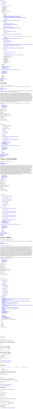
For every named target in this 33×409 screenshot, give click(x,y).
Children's (25, 17)
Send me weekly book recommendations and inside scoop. (7, 372)
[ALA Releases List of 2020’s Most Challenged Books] (9, 212)
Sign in (1, 371)
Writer (3, 369)
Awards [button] (3, 28)
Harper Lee (4, 200)
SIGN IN (9, 56)
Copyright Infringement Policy (6, 311)
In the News (28, 300)
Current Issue (5, 38)
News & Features (4, 8)
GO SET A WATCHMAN (5, 204)
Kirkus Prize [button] (3, 301)
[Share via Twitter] (4, 72)
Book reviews (4, 6)
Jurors (15, 31)
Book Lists (6, 300)
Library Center (5, 46)
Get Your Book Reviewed (15, 44)
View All (5, 15)
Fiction (3, 298)
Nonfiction (11, 16)
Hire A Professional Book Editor (8, 44)
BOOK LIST (4, 69)
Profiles (4, 27)
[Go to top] (2, 325)
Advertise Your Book (8, 45)
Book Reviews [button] (4, 12)
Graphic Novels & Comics (14, 17)
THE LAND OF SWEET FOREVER (7, 198)
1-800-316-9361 (5, 389)
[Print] (3, 178)
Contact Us (3, 315)
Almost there (2, 356)
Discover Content (6, 54)
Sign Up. (8, 404)
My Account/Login (16, 307)
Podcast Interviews (4, 9)
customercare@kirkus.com (12, 389)
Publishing (8, 41)
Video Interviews (6, 60)
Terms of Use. (13, 371)
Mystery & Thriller (12, 24)
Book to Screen (20, 300)
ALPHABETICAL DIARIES (6, 128)
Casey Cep (10, 200)
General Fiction (5, 23)
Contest (7, 308)
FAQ (9, 308)
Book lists (7, 20)
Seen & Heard (12, 27)
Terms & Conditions (4, 316)
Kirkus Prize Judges (15, 302)
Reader (3, 368)
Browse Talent (10, 54)
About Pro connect (14, 54)
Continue (9, 348)
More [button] (2, 48)
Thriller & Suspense (6, 298)
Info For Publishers (15, 308)
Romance (16, 24)
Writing (4, 41)
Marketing (11, 41)
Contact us (3, 309)
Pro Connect (3, 10)
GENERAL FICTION (3, 189)
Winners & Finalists (6, 31)
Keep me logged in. (2, 373)
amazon (1, 79)
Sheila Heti (2, 85)
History (19, 16)
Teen (10, 23)
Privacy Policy (4, 310)
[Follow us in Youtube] (2, 324)
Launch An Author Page (20, 54)
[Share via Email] (4, 73)
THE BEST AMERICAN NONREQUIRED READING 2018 (10, 139)
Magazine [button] (3, 34)
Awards (10, 27)
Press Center (11, 308)
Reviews (3, 230)
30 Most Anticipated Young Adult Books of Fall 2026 (13, 69)
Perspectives (7, 27)
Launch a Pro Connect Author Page (26, 305)
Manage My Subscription (11, 303)
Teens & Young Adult (21, 17)
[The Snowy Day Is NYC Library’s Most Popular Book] (9, 208)
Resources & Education (7, 40)
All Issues (11, 38)
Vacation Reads (18, 20)
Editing (6, 41)
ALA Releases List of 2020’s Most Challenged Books (9, 215)
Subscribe (19, 38)
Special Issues (8, 38)
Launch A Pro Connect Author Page (15, 45)
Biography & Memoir (15, 16)
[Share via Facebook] (5, 71)
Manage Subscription (15, 38)
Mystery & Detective (11, 298)
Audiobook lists (11, 20)
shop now (1, 88)
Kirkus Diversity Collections (5, 307)
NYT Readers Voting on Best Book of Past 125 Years (9, 219)
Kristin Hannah (3, 239)
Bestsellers (5, 20)
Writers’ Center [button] (4, 304)
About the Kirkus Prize (11, 31)
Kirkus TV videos (24, 300)
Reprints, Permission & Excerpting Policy (5, 312)
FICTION (3, 76)
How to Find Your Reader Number (10, 398)
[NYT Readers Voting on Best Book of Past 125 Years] (9, 216)
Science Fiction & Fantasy (7, 16)
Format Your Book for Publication (22, 44)
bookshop (3, 155)
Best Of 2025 (14, 20)
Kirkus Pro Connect (11, 307)
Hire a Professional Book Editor (6, 305)
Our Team (5, 308)
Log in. (8, 374)
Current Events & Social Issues (7, 17)
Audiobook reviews (4, 7)
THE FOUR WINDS (4, 288)
